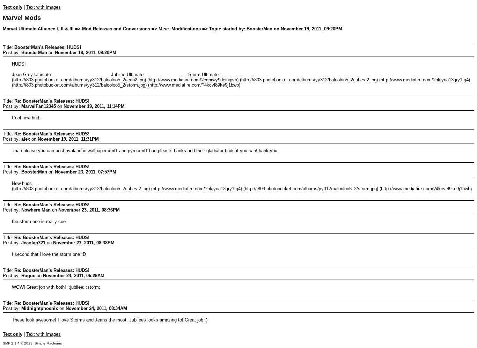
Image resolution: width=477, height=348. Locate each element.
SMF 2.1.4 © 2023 (17, 343)
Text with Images (43, 7)
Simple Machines (48, 343)
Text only (12, 7)
